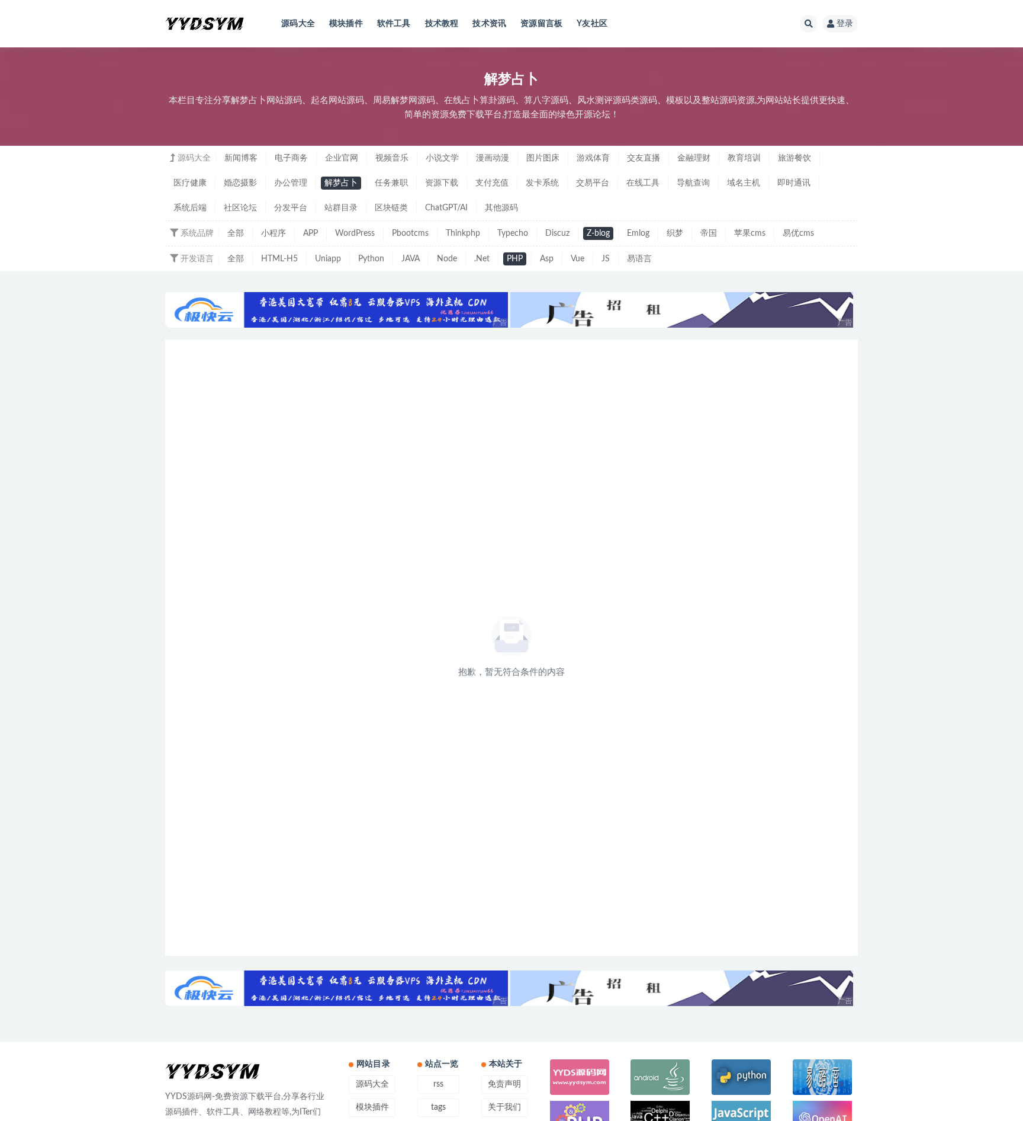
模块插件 (346, 24)
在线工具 (643, 183)
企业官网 (341, 158)
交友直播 (643, 158)
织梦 (675, 233)
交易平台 (592, 183)
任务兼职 (391, 183)
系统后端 (190, 208)
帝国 (708, 233)
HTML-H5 (279, 259)
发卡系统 (542, 183)
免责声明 (504, 1084)
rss (438, 1084)
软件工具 (394, 24)
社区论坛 (240, 208)
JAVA (410, 259)
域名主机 (743, 183)
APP (310, 233)
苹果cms (749, 233)
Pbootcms (410, 233)
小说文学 (442, 158)
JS (605, 259)
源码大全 (298, 24)
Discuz (557, 233)
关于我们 (504, 1107)
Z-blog (598, 233)
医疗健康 (190, 183)
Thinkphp (463, 233)
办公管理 (290, 183)
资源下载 (441, 183)
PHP (515, 259)
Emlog (638, 233)
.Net (482, 259)
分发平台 (290, 208)
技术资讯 (489, 24)
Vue (577, 259)
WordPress (355, 233)
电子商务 (291, 158)
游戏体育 (593, 158)
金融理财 (693, 158)
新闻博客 (241, 158)
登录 (845, 24)
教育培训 (744, 158)
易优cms (798, 233)
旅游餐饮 (794, 158)
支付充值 (492, 183)
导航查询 (693, 183)
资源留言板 (541, 24)
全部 (235, 233)
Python (371, 259)
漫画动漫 (492, 158)
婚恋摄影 (240, 183)
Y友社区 (592, 24)
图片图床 (542, 158)
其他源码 (501, 208)
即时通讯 (793, 183)
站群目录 (341, 208)
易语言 (639, 259)
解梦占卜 (341, 183)
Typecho (512, 233)
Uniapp (328, 259)
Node (447, 259)
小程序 (273, 233)
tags (438, 1107)
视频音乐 (391, 158)
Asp (547, 259)
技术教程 (442, 24)
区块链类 (391, 208)
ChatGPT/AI (446, 208)
